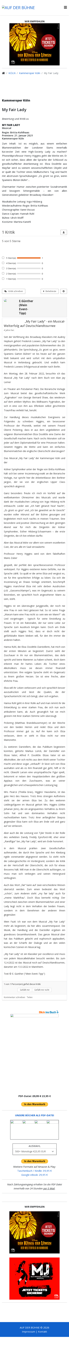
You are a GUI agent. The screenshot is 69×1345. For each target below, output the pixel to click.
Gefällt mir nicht (41, 989)
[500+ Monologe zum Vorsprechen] (34, 1052)
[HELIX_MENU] (65, 7)
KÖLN (12, 73)
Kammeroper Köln (29, 73)
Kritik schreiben (15, 291)
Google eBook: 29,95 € (34, 1174)
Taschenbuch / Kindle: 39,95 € (34, 1170)
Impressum (28, 1331)
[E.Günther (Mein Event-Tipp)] (10, 300)
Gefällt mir (25, 989)
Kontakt (42, 1331)
